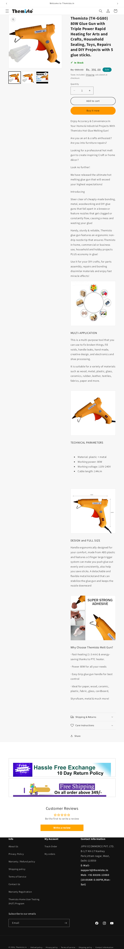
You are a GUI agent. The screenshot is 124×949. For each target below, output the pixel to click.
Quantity (75, 83)
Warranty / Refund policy (22, 861)
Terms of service (68, 947)
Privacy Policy (16, 853)
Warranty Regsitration (20, 891)
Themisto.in (21, 947)
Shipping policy (17, 869)
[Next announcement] (117, 3)
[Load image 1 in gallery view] (15, 78)
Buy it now (93, 110)
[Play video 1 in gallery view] (42, 78)
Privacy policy (52, 947)
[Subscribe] (65, 923)
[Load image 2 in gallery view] (28, 78)
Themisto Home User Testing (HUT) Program (24, 901)
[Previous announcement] (6, 3)
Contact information (104, 947)
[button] (7, 11)
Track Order (51, 846)
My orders (50, 853)
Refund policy (36, 947)
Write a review (62, 827)
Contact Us (14, 884)
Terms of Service (17, 876)
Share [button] (77, 735)
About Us (13, 846)
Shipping (90, 74)
